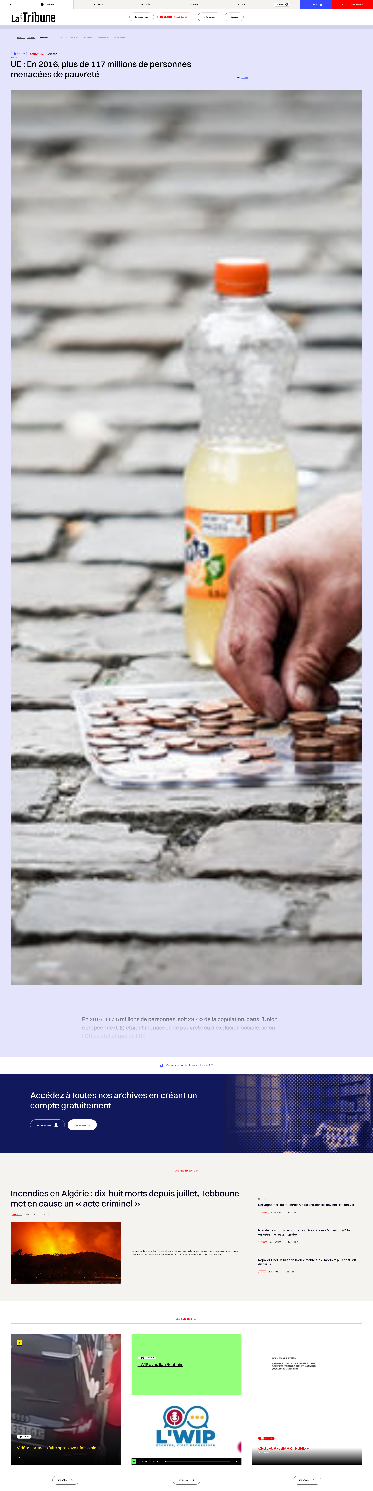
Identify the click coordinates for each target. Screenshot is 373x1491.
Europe (14, 57)
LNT (49, 1214)
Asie (263, 1272)
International (46, 38)
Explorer (234, 17)
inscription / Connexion (354, 4)
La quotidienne (141, 17)
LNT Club (313, 4)
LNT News (50, 4)
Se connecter (44, 1124)
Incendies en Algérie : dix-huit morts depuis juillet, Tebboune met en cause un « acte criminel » (125, 1198)
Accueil (21, 38)
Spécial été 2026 (177, 17)
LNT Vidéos (146, 4)
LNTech (244, 78)
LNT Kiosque (98, 4)
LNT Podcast (194, 4)
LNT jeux (241, 4)
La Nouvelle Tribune (33, 16)
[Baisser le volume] (237, 1462)
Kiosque (268, 1438)
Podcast (150, 1358)
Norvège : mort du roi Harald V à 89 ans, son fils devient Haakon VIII (306, 1205)
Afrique (17, 1214)
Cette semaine (209, 17)
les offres (80, 1124)
